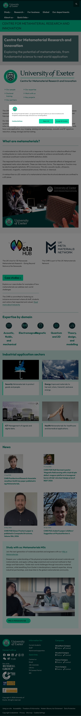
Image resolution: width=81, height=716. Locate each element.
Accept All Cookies (62, 121)
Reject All (46, 121)
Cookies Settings (17, 121)
